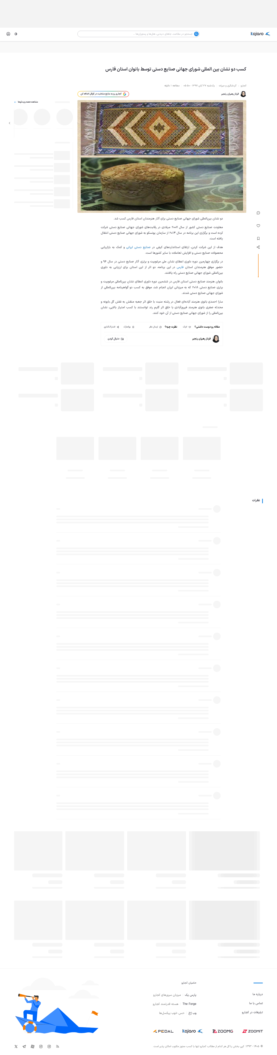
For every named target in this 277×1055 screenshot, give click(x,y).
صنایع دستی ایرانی (138, 247)
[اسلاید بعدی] (9, 123)
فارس (180, 267)
